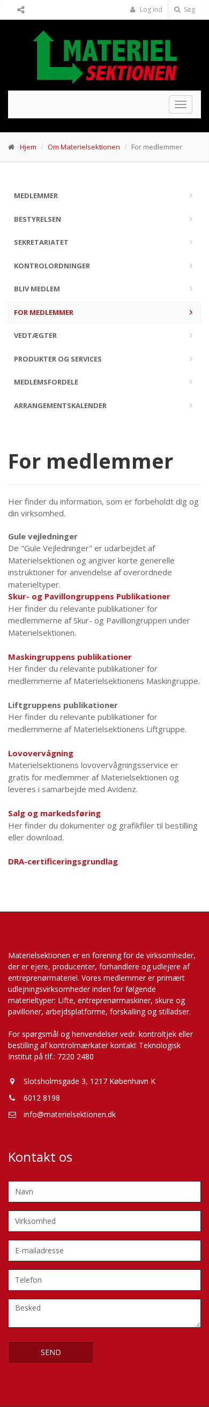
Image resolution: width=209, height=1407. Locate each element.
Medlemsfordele (46, 382)
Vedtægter (35, 335)
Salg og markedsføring (54, 813)
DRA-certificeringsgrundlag (63, 861)
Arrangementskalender (60, 405)
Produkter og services (58, 359)
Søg (188, 9)
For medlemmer (43, 312)
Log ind (150, 9)
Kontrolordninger (52, 265)
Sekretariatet (41, 242)
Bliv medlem (37, 289)
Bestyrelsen (37, 219)
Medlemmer (36, 195)
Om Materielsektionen (84, 147)
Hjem (28, 147)
